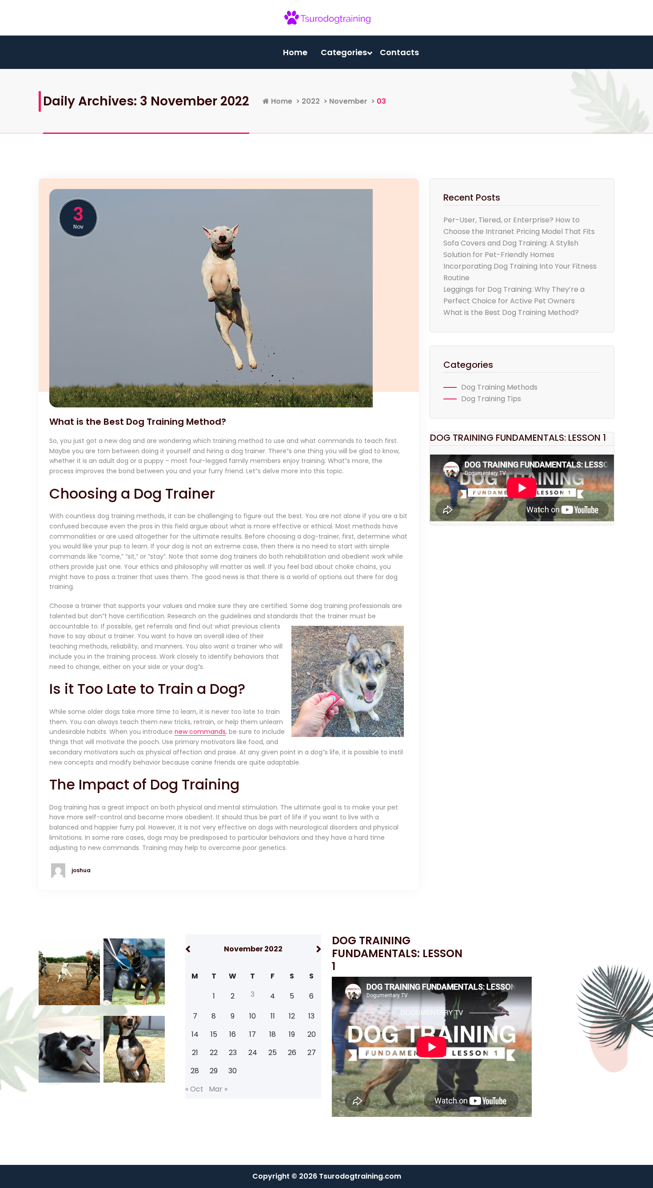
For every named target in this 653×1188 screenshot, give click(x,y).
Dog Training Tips (491, 399)
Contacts (399, 52)
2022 (311, 101)
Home (295, 52)
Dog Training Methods (499, 387)
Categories (344, 52)
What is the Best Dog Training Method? (137, 421)
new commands (200, 731)
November (348, 101)
